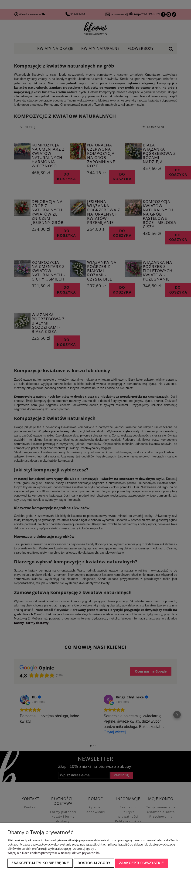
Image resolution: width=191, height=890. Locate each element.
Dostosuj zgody (94, 863)
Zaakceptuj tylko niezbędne (40, 863)
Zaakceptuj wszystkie (141, 863)
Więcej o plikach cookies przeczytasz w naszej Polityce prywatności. (53, 853)
